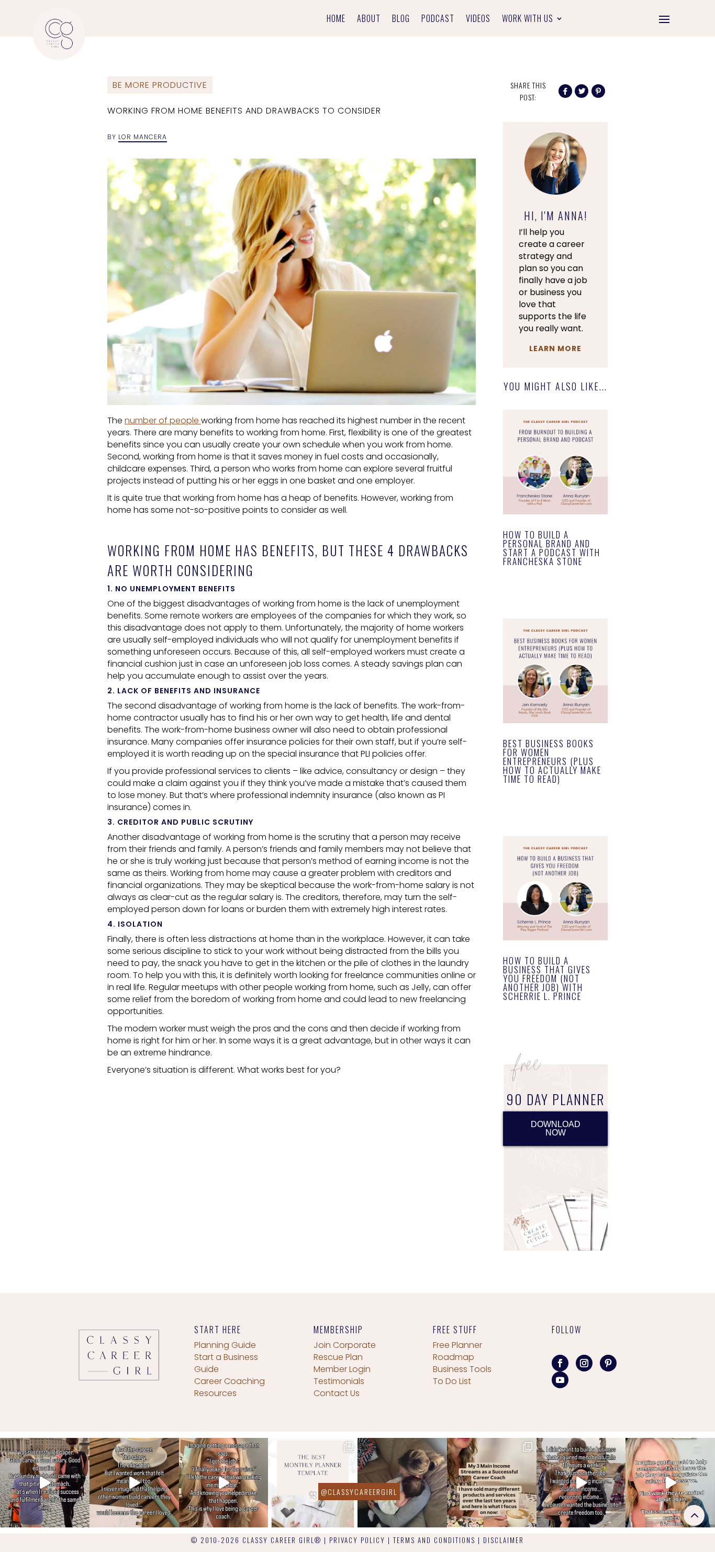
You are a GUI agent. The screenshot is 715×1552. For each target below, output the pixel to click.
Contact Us (337, 1393)
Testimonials (339, 1381)
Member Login (342, 1369)
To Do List (452, 1381)
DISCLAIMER (503, 1540)
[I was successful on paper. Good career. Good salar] (45, 1482)
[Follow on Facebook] (560, 1363)
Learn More (555, 348)
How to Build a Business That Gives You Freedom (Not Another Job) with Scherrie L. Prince (547, 978)
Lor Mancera (142, 136)
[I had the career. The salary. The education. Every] (134, 1482)
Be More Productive (160, 85)
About (369, 20)
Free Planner (457, 1345)
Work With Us (527, 20)
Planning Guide (225, 1345)
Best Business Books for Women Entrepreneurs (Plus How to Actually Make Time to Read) (552, 761)
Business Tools (462, 1369)
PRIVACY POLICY (357, 1540)
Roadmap (453, 1357)
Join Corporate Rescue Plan (345, 1351)
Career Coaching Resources (229, 1387)
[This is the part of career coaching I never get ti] (224, 1482)
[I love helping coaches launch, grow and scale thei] (402, 1482)
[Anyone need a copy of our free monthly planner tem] (313, 1482)
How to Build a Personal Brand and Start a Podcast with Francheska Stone (551, 548)
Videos (478, 20)
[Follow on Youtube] (560, 1379)
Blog (401, 20)
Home (336, 20)
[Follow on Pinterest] (608, 1363)
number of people (163, 420)
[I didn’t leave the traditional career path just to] (581, 1482)
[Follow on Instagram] (584, 1363)
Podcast (437, 20)
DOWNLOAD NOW (555, 1128)
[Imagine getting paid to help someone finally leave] (670, 1482)
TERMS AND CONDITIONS (434, 1540)
